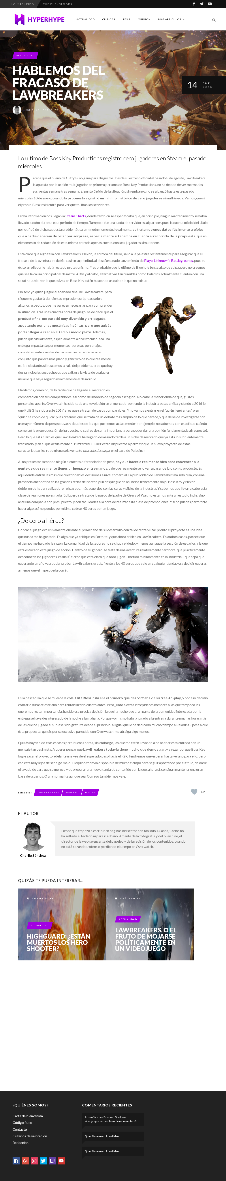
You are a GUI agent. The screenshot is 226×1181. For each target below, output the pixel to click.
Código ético (22, 1122)
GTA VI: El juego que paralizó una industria (82, 4)
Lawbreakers (48, 792)
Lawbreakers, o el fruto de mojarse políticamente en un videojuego (146, 939)
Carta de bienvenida (28, 1116)
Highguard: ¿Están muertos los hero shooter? (58, 942)
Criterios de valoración (30, 1136)
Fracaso (72, 792)
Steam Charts (76, 216)
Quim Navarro (93, 1136)
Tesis (126, 19)
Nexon (90, 792)
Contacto (20, 1129)
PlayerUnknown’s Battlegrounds (168, 260)
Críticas (108, 19)
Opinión (144, 19)
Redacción (20, 1142)
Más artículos (169, 19)
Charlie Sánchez (45, 110)
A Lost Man (112, 1136)
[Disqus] (106, 1025)
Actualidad (85, 19)
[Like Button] (194, 791)
